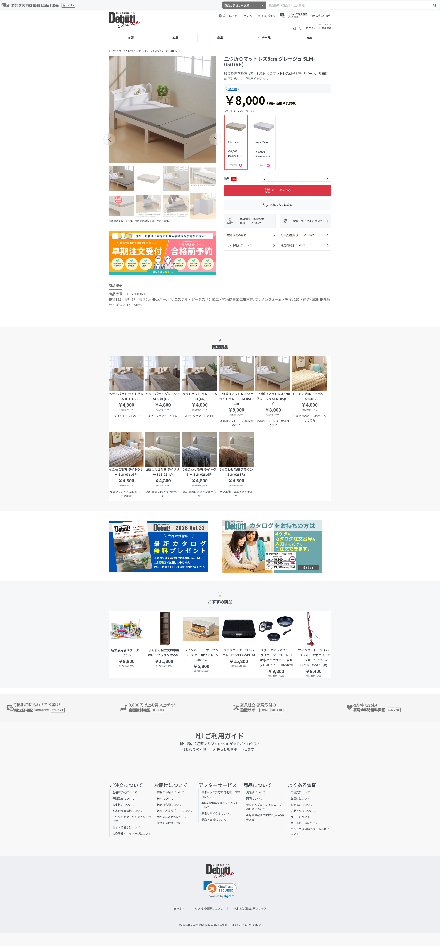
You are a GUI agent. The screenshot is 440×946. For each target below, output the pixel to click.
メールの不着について (304, 823)
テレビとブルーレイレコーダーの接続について (265, 807)
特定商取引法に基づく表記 (249, 908)
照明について (254, 798)
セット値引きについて (126, 827)
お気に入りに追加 (281, 204)
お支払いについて (123, 805)
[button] (109, 139)
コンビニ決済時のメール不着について (310, 831)
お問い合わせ (268, 15)
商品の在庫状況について (127, 811)
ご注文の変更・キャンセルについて (131, 819)
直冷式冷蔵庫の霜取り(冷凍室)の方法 (265, 817)
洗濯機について (255, 792)
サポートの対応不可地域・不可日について (220, 794)
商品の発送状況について (172, 817)
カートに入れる (281, 190)
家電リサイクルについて (216, 813)
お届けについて (300, 798)
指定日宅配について (169, 805)
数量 (230, 178)
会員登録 (326, 28)
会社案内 (179, 908)
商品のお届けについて (170, 792)
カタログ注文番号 (297, 15)
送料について (165, 798)
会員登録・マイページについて (131, 833)
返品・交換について (213, 819)
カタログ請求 (323, 15)
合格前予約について (124, 792)
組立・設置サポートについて (175, 811)
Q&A (249, 15)
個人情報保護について (209, 908)
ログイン (311, 28)
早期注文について (123, 798)
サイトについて (300, 817)
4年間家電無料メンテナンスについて (220, 805)
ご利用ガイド (230, 15)
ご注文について (300, 792)
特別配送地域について (170, 823)
